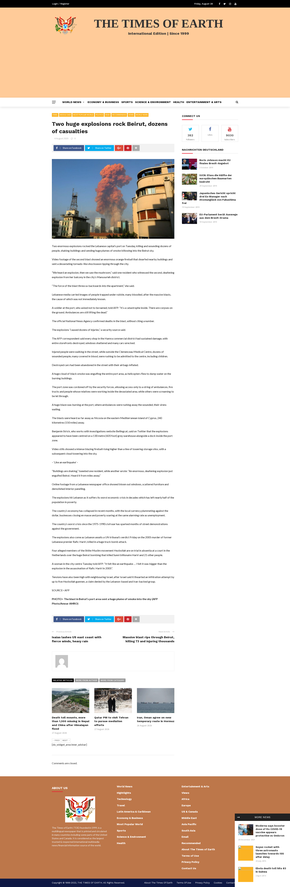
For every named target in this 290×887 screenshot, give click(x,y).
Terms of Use (190, 855)
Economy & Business (103, 102)
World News (71, 102)
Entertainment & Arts (204, 102)
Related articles (62, 680)
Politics (99, 115)
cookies (218, 882)
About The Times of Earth (198, 849)
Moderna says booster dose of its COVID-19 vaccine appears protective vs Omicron (270, 830)
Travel (121, 805)
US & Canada (190, 811)
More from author (86, 680)
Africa (185, 799)
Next (65, 740)
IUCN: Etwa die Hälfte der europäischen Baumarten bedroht (215, 178)
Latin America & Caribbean (134, 811)
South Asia (188, 830)
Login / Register (60, 4)
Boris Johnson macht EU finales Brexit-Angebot (215, 162)
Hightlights (124, 792)
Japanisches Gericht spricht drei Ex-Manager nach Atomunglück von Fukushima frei (209, 198)
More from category (112, 680)
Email (55, 115)
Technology (124, 799)
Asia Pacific (189, 824)
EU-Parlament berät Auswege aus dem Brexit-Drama (218, 216)
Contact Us (189, 868)
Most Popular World (83, 115)
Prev (57, 740)
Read (107, 115)
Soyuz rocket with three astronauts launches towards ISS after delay (270, 852)
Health (178, 102)
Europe (186, 805)
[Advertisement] (145, 72)
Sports (127, 102)
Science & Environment (153, 102)
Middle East (65, 115)
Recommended (119, 115)
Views (131, 115)
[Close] (238, 817)
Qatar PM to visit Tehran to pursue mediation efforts (111, 721)
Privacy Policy (190, 862)
